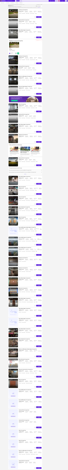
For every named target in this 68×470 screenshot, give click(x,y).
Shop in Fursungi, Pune (22, 104)
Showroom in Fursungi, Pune (23, 288)
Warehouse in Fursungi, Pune (23, 9)
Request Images (13, 416)
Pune (10, 4)
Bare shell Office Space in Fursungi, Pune (25, 237)
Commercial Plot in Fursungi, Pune (24, 66)
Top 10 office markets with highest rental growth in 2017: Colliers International (24, 152)
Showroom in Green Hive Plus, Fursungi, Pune (26, 369)
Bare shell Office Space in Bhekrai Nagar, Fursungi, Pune (27, 227)
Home (9, 4)
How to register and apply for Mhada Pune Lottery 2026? (14, 151)
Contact (39, 27)
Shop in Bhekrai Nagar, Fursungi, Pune (24, 124)
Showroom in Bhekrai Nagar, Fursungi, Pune (25, 86)
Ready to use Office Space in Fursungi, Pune (25, 76)
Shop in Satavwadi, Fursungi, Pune (24, 359)
